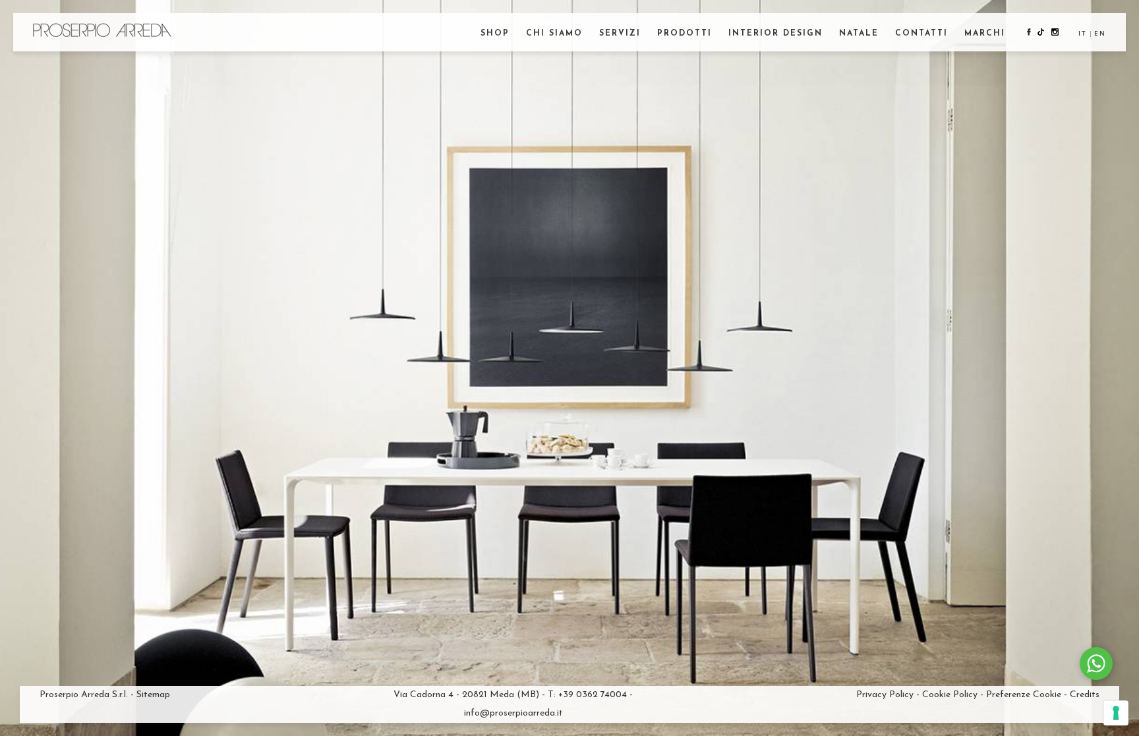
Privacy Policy (885, 695)
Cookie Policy (950, 695)
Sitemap (153, 695)
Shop (495, 34)
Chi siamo (554, 34)
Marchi (984, 34)
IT (1082, 33)
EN (1100, 33)
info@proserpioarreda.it (513, 713)
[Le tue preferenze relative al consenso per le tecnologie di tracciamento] (1115, 712)
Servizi (620, 34)
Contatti (921, 34)
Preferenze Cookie (1023, 695)
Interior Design (775, 34)
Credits (1084, 695)
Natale (859, 34)
